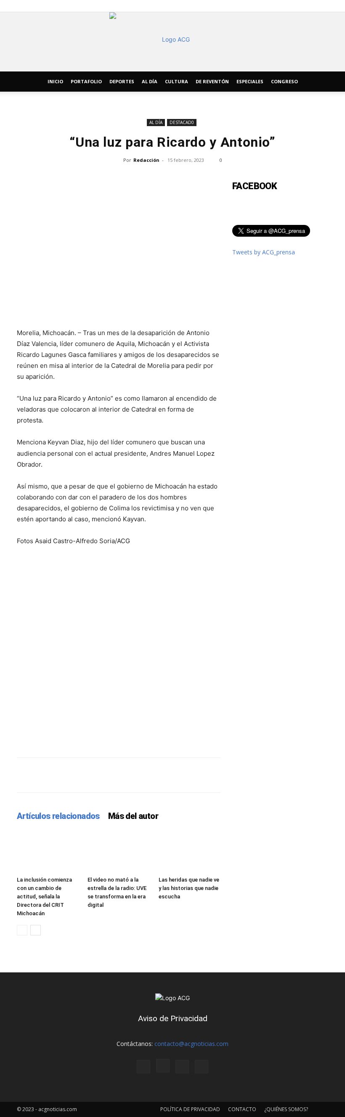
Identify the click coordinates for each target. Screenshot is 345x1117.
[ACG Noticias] (172, 41)
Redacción (146, 160)
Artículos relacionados (58, 816)
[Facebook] (143, 1066)
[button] (318, 82)
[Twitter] (182, 1066)
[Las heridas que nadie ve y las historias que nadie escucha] (189, 851)
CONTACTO (242, 1109)
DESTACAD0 (182, 122)
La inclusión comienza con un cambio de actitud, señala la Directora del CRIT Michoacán (44, 896)
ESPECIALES (249, 81)
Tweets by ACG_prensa (263, 252)
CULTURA (176, 81)
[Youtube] (201, 1066)
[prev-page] (22, 930)
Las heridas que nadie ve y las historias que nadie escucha (189, 888)
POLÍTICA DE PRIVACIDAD (190, 1109)
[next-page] (35, 930)
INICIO (55, 81)
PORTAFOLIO (86, 81)
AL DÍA (149, 81)
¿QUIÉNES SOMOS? (286, 1109)
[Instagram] (163, 1065)
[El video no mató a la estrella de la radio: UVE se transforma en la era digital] (118, 851)
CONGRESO (284, 81)
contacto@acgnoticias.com (191, 1044)
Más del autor (133, 816)
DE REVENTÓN (212, 81)
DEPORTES (121, 81)
